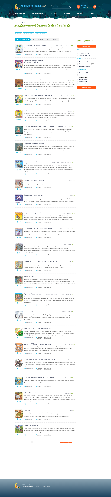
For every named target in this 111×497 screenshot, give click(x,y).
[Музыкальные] (86, 73)
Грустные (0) (82, 83)
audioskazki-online (33, 6)
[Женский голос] (86, 53)
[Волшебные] (86, 75)
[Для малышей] (86, 62)
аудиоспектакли (37, 13)
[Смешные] (86, 77)
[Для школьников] (86, 66)
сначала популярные (22, 39)
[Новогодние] (86, 81)
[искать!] (70, 7)
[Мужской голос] (86, 55)
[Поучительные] (86, 79)
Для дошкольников (28, 33)
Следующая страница (66, 442)
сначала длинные (37, 39)
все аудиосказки (19, 13)
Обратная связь (47, 486)
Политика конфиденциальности (30, 486)
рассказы (54, 13)
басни (92, 13)
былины (79, 13)
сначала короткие (51, 39)
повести (67, 13)
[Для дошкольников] (86, 64)
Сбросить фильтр (86, 46)
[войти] (94, 7)
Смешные (17, 33)
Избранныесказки (84, 7)
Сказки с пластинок (40, 33)
